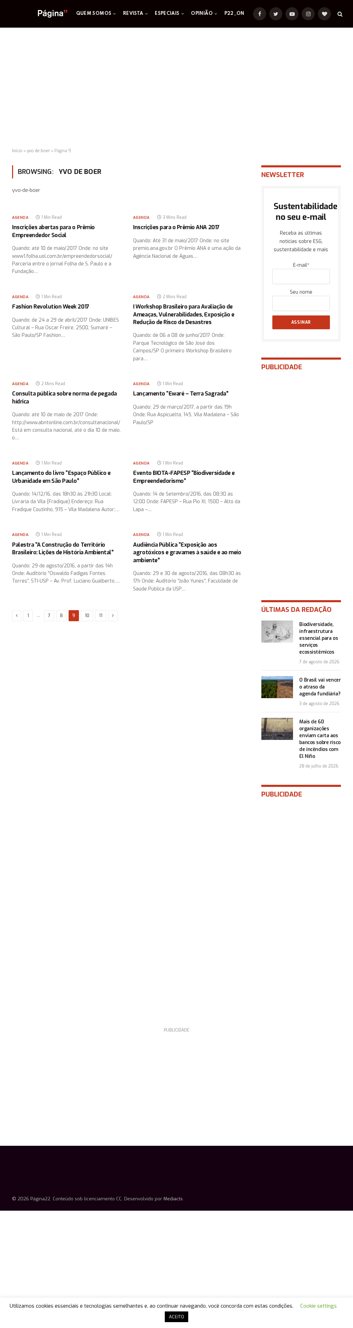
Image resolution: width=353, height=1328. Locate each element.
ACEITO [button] (176, 1317)
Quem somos (94, 13)
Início (17, 151)
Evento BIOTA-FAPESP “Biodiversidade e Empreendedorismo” (183, 476)
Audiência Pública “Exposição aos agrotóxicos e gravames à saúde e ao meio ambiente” (187, 552)
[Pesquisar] (339, 14)
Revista (133, 13)
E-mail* (301, 265)
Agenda (20, 217)
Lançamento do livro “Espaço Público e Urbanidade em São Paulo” (61, 476)
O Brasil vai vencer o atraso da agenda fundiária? (320, 687)
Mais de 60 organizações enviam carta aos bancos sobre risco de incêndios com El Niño (319, 739)
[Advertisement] (176, 88)
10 (87, 615)
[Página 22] (38, 14)
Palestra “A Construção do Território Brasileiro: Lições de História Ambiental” (62, 548)
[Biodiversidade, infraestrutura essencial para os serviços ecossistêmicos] (277, 632)
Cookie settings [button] (318, 1305)
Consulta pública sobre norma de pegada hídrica (64, 397)
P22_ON (234, 13)
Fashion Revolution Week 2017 (50, 306)
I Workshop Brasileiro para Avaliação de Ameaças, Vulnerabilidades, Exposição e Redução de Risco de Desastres (183, 314)
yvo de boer (38, 151)
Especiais (167, 13)
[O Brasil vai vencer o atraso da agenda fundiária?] (277, 687)
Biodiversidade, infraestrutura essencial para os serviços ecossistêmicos (318, 638)
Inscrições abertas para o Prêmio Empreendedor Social (53, 231)
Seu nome (301, 292)
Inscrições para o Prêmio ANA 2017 (176, 227)
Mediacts (173, 1199)
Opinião (202, 13)
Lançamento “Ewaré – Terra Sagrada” (180, 393)
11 (100, 615)
